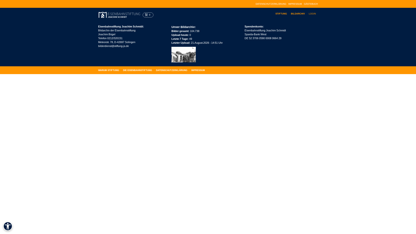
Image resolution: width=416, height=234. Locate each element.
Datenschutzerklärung (271, 4)
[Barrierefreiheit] (7, 226)
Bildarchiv (298, 13)
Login (312, 13)
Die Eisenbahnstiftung (137, 70)
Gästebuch (311, 4)
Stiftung (281, 13)
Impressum (295, 4)
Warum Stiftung (108, 70)
